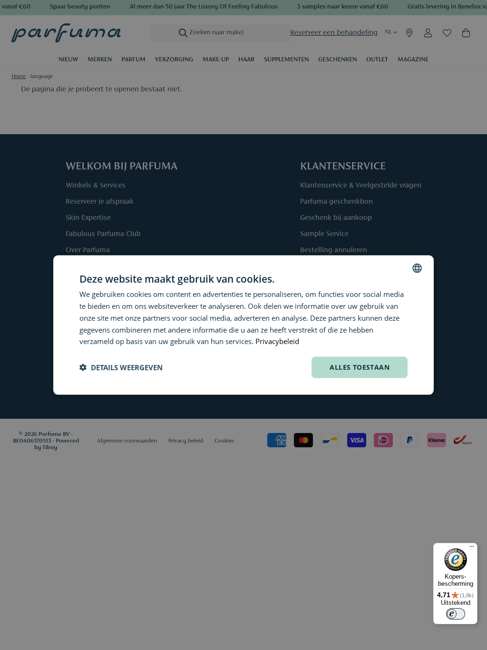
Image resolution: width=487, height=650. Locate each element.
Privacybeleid (277, 341)
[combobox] (417, 268)
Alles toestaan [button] (360, 367)
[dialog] (243, 325)
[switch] (455, 614)
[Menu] (471, 548)
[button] (121, 367)
